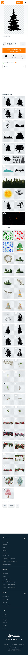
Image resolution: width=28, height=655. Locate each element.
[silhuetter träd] (8, 183)
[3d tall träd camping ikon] (8, 364)
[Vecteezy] (2, 2)
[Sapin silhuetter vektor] (9, 218)
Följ (23, 44)
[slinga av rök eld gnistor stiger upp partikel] (13, 312)
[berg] (8, 228)
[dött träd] (8, 148)
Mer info (6, 66)
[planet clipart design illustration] (8, 264)
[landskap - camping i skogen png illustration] (8, 240)
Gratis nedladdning (14, 50)
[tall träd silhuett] (8, 172)
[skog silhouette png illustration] (8, 160)
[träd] (18, 206)
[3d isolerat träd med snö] (8, 599)
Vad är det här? (14, 62)
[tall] (8, 101)
